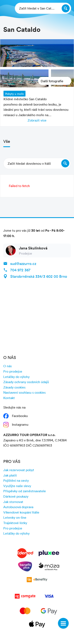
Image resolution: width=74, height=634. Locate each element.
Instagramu (20, 424)
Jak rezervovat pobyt (18, 470)
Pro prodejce (12, 371)
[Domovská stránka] (6, 8)
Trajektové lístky (15, 523)
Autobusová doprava (18, 507)
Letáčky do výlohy (16, 377)
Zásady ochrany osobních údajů (26, 382)
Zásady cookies (14, 387)
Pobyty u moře (14, 94)
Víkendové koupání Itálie (21, 512)
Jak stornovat (13, 502)
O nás (7, 366)
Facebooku (20, 416)
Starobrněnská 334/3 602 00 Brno (38, 276)
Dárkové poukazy (15, 496)
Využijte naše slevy (17, 486)
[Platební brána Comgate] (25, 597)
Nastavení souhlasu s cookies (24, 392)
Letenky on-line (14, 517)
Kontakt (9, 398)
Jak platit (10, 475)
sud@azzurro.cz (23, 263)
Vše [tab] (6, 141)
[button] (37, 163)
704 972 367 (20, 269)
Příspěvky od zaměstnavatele (24, 491)
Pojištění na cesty (16, 480)
